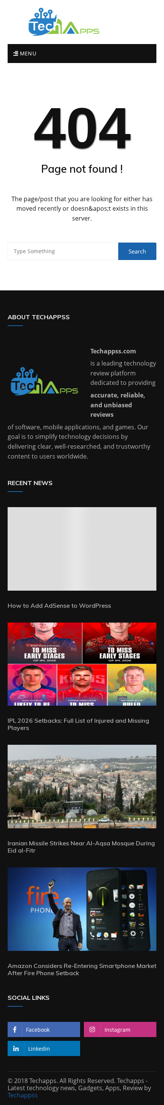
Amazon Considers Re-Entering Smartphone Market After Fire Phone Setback (82, 969)
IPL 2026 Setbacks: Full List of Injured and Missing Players (78, 724)
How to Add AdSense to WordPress (59, 605)
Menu (27, 53)
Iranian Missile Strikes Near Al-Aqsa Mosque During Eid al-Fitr (81, 846)
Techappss (23, 1095)
